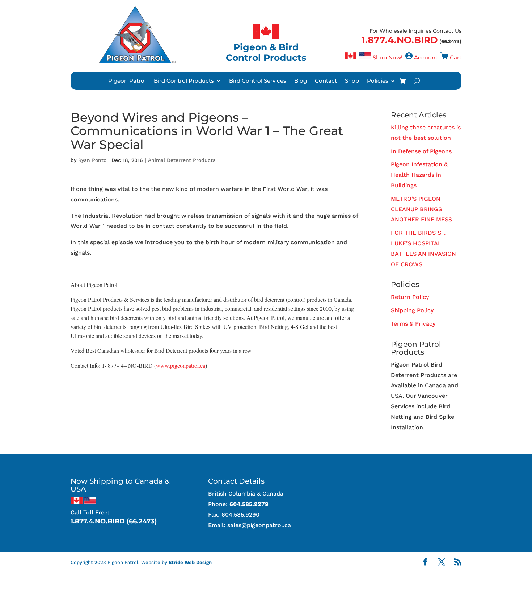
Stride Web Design (190, 562)
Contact (326, 81)
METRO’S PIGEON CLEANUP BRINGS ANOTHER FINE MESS (421, 209)
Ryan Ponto (92, 160)
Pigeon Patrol (127, 81)
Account (426, 57)
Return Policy (410, 296)
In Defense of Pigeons (421, 151)
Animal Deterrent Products (181, 160)
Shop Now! (387, 57)
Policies (377, 81)
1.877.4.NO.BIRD (400, 39)
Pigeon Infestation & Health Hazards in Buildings (419, 175)
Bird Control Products (184, 81)
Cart (455, 57)
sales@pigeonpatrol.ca (259, 525)
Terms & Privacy (413, 323)
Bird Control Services (257, 81)
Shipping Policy (412, 310)
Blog (300, 81)
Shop (352, 81)
